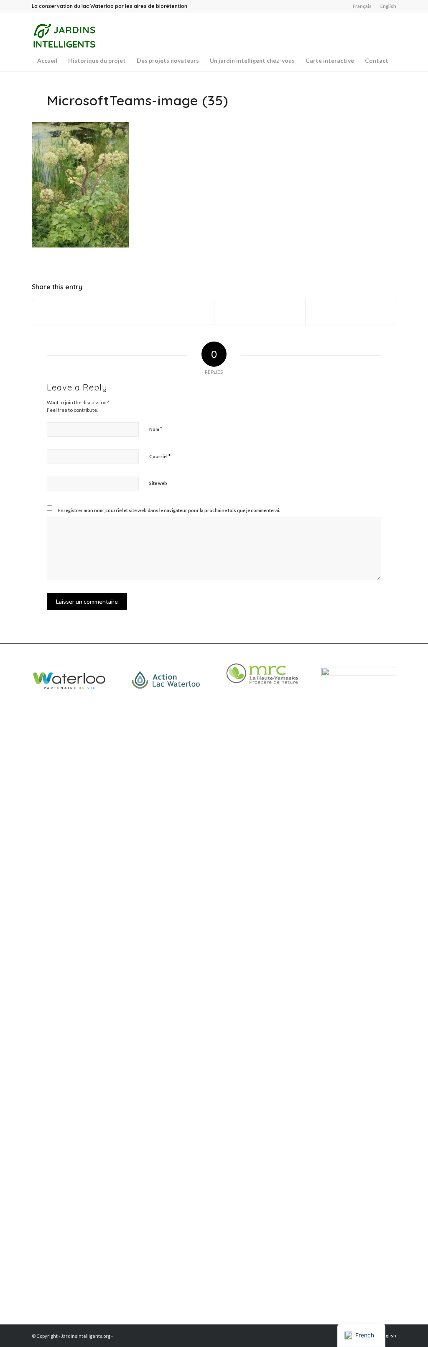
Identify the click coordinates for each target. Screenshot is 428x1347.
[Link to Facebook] (390, 31)
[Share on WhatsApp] (259, 311)
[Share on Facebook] (77, 311)
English (388, 6)
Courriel (160, 456)
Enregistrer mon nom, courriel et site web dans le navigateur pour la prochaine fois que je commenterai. (169, 510)
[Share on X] (168, 311)
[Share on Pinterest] (351, 311)
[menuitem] (362, 6)
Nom (155, 429)
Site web (158, 483)
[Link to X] (377, 31)
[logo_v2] (64, 35)
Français (362, 6)
